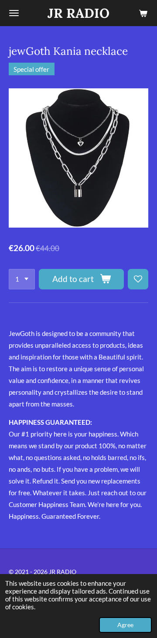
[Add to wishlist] (138, 279)
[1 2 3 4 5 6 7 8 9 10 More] (22, 279)
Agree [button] (125, 624)
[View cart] (143, 13)
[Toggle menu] (14, 13)
